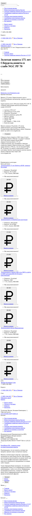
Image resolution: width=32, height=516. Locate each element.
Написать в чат (5, 93)
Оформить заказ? (6, 46)
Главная (6, 52)
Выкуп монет (8, 24)
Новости (7, 27)
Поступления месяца (10, 8)
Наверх (3, 399)
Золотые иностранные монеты (13, 16)
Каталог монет (8, 53)
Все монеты (7, 21)
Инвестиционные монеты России (14, 10)
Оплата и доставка (10, 26)
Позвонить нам (14, 93)
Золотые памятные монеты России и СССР (17, 11)
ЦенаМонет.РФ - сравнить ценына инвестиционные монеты (10, 446)
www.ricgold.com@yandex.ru (9, 413)
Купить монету (5, 83)
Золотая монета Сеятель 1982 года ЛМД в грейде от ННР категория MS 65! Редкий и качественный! (16, 273)
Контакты (7, 29)
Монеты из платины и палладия (14, 19)
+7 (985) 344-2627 (6, 44)
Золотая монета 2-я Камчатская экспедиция (14, 219)
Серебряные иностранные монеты (14, 18)
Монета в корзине (8, 195)
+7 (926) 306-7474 (6, 38)
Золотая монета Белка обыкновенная (12, 328)
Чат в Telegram (17, 38)
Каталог (3, 3)
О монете (7, 134)
